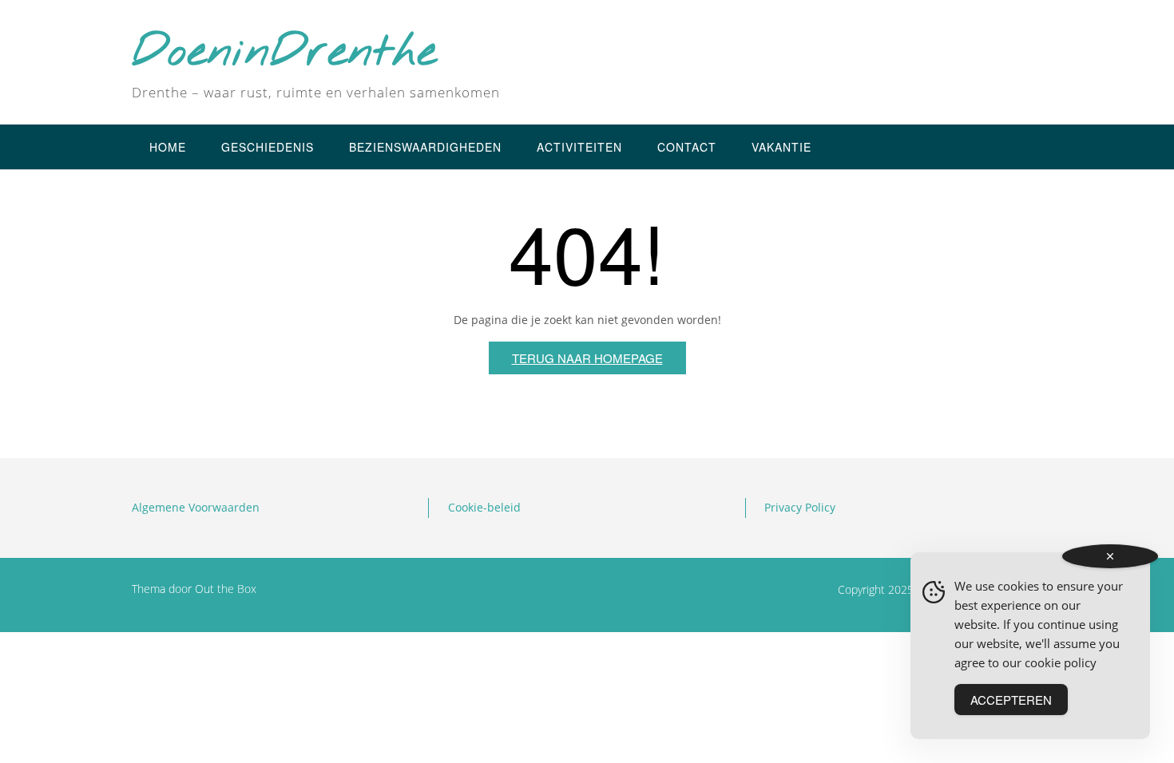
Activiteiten (579, 147)
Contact (686, 147)
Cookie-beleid (484, 507)
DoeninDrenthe (284, 53)
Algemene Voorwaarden (196, 507)
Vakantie (781, 147)
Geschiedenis (267, 147)
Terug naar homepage (587, 358)
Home (167, 147)
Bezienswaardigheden (425, 147)
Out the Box (225, 588)
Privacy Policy (799, 507)
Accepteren (1011, 699)
